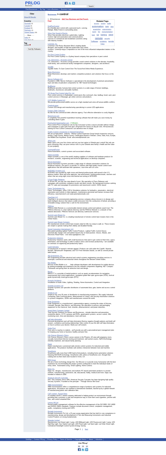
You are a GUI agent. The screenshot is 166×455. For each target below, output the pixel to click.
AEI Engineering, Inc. (55, 256)
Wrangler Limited (54, 420)
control (26, 45)
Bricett (50, 272)
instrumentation (107, 32)
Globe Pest (52, 328)
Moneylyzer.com (53, 116)
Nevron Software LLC (55, 79)
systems (103, 41)
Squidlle (50, 67)
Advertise (99, 439)
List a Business (53, 9)
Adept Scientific (53, 155)
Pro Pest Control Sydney (56, 55)
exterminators (106, 29)
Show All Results (30, 17)
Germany (28, 30)
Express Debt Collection (56, 111)
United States (29, 32)
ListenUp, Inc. (53, 44)
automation (98, 26)
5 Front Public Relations (56, 179)
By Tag (42, 9)
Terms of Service (66, 439)
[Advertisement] (130, 49)
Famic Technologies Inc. (56, 188)
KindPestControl (53, 26)
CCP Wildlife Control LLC (56, 100)
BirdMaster (51, 86)
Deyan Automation (54, 162)
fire (99, 32)
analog (103, 23)
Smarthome (52, 351)
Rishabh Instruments (55, 411)
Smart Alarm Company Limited (58, 310)
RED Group (52, 360)
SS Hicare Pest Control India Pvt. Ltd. (61, 93)
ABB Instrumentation (55, 385)
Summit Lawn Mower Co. (56, 215)
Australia (28, 23)
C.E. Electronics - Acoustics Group (60, 60)
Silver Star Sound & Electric (58, 33)
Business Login (66, 9)
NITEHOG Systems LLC (56, 171)
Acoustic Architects (54, 280)
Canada (27, 26)
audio (109, 23)
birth (107, 27)
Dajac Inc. (51, 369)
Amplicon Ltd (52, 293)
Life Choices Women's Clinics (58, 335)
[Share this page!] (70, 4)
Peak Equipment (53, 302)
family (94, 32)
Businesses (52, 14)
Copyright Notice (80, 439)
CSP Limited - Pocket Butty (57, 394)
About (91, 439)
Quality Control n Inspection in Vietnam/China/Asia (65, 132)
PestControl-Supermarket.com (58, 123)
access (96, 23)
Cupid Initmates (53, 247)
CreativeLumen (53, 105)
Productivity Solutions (55, 238)
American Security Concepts (58, 378)
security (107, 38)
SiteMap (28, 439)
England (27, 28)
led (98, 35)
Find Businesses (31, 9)
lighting (104, 35)
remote (99, 38)
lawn (93, 35)
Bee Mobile (52, 263)
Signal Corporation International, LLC (61, 229)
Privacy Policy (52, 439)
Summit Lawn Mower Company (59, 222)
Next (86, 429)
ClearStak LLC (53, 197)
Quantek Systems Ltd (55, 286)
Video (102, 44)
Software (94, 41)
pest (111, 34)
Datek (50, 344)
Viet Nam (28, 40)
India (26, 38)
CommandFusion (54, 149)
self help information (55, 319)
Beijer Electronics (54, 72)
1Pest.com (51, 141)
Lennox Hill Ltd (53, 402)
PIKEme (51, 206)
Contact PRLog (39, 439)
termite (111, 41)
